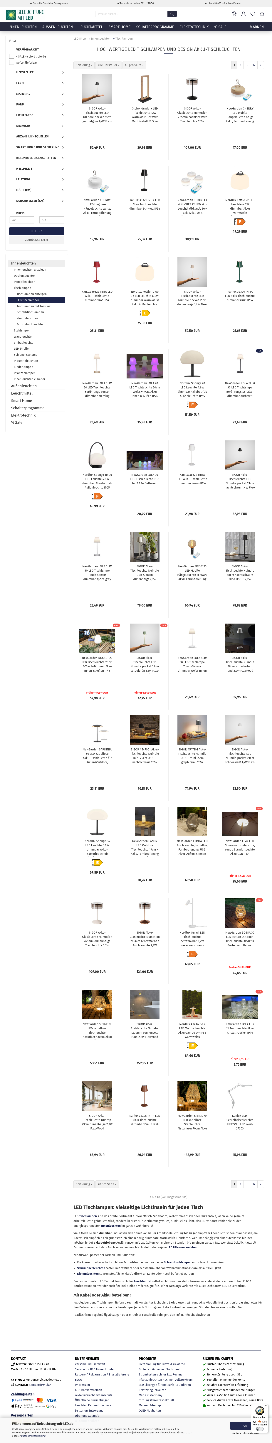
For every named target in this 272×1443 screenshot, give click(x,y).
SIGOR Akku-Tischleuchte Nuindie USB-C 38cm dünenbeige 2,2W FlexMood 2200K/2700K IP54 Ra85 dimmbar (144, 573)
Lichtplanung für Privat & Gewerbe (162, 1364)
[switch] (259, 1429)
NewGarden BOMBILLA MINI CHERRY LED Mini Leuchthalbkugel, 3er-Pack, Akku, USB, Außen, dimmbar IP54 (192, 207)
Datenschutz (104, 1395)
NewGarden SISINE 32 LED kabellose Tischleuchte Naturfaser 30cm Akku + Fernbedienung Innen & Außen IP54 (97, 1031)
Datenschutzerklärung (33, 1435)
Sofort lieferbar (26, 62)
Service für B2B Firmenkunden (95, 1369)
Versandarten (22, 1415)
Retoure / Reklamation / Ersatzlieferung (102, 1374)
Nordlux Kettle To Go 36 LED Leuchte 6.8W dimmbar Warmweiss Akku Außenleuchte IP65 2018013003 (145, 298)
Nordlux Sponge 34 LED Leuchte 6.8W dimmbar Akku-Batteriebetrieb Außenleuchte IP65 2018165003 (97, 848)
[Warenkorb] (262, 13)
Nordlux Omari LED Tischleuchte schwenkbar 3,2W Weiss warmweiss (192, 939)
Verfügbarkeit (27, 49)
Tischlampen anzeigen (32, 294)
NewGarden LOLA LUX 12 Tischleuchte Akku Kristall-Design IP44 (240, 1028)
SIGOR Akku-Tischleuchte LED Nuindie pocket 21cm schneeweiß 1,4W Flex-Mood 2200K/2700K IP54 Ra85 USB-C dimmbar (240, 756)
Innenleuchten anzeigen (30, 269)
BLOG (78, 1379)
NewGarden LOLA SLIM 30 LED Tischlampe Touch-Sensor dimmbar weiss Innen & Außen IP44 (192, 664)
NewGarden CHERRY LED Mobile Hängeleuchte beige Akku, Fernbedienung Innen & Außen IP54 (240, 115)
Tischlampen (88, 1216)
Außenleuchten (57, 27)
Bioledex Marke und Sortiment (159, 1369)
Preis (20, 213)
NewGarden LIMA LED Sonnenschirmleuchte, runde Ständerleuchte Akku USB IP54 (240, 847)
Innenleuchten (23, 27)
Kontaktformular (40, 1385)
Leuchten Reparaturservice (93, 1405)
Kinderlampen (23, 367)
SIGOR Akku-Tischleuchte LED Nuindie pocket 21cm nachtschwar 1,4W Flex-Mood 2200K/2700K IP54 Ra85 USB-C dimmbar (240, 481)
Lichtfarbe (24, 115)
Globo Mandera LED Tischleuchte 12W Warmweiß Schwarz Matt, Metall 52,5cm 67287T (145, 115)
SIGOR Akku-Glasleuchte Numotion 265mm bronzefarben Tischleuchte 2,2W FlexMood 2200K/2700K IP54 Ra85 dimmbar (144, 939)
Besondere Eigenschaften (36, 158)
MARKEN (257, 27)
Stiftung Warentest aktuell (156, 1400)
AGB (77, 1390)
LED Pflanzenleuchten (182, 1247)
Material (23, 93)
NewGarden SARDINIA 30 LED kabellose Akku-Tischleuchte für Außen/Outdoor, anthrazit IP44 (97, 756)
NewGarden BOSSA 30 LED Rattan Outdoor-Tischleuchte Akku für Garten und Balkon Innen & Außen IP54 (239, 939)
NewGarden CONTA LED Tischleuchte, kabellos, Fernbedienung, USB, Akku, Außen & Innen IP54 (192, 848)
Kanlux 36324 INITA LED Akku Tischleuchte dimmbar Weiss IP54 (192, 479)
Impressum (82, 1385)
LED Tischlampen (28, 300)
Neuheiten (154, 1410)
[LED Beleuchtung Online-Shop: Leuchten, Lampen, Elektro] (25, 14)
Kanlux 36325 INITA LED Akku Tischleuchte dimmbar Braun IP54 (144, 1120)
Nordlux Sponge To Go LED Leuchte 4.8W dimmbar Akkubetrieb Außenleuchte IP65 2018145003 (97, 481)
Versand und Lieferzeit (90, 1364)
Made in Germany (150, 1395)
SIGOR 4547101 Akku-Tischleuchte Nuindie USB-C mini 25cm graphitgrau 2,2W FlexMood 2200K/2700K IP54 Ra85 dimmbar (192, 756)
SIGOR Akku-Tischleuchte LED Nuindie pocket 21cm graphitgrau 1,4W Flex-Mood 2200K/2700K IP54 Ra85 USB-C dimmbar (97, 115)
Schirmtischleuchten (91, 1268)
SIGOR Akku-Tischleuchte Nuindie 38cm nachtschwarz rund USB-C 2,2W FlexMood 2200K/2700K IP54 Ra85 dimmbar (240, 573)
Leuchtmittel (90, 27)
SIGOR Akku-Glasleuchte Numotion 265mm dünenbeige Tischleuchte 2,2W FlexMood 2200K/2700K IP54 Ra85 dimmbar (97, 939)
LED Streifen (22, 348)
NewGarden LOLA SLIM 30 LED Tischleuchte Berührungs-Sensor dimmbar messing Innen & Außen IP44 (97, 390)
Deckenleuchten (25, 275)
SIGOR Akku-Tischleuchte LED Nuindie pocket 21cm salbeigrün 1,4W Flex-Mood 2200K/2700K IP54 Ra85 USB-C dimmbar (145, 664)
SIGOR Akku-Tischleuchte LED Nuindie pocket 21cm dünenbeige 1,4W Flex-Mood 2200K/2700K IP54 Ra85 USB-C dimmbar (192, 298)
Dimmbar (23, 126)
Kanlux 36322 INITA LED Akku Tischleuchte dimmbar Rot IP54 (97, 296)
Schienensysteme (25, 354)
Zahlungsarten (23, 1394)
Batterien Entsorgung (89, 1410)
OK (245, 1425)
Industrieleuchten (26, 361)
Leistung (23, 179)
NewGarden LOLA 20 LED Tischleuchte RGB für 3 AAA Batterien (144, 479)
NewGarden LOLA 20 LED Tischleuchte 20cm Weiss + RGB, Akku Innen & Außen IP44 (144, 389)
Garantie (93, 1415)
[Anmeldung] (243, 13)
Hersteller (25, 72)
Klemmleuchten (88, 1273)
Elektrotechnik (194, 27)
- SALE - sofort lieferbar (32, 56)
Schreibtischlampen (177, 1262)
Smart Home (119, 27)
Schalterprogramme (155, 27)
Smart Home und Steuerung (37, 147)
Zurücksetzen (36, 240)
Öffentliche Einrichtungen (92, 1400)
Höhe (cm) (23, 190)
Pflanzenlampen (25, 373)
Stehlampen (22, 330)
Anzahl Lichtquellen (32, 136)
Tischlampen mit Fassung (33, 306)
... (247, 65)
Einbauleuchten (24, 342)
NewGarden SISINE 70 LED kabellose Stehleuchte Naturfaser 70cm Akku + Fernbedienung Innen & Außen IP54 (192, 1122)
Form (20, 104)
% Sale (220, 27)
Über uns (81, 1415)
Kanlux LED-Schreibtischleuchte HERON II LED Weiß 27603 (239, 1122)
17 (254, 65)
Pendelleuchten (24, 282)
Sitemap (155, 1405)
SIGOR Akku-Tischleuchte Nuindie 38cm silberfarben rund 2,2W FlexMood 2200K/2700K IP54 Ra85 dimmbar (240, 664)
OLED (142, 1410)
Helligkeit (24, 168)
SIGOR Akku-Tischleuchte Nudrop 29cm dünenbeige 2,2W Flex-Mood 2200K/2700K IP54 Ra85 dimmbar (97, 1122)
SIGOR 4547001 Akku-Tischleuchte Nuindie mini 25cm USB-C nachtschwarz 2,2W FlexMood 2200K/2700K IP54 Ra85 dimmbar (144, 756)
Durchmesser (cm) (30, 201)
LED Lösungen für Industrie (156, 1385)
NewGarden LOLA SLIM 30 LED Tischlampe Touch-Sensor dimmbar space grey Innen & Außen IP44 (97, 573)
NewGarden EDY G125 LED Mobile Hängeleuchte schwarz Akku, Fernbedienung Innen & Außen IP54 (192, 573)
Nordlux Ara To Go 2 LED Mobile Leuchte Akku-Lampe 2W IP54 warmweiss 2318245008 (192, 1031)
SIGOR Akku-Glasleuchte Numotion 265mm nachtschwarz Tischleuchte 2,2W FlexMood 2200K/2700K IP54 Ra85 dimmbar (192, 115)
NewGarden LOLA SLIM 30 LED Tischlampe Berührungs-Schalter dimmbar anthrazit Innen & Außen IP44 (240, 390)
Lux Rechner (175, 1374)
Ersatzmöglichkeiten (152, 1390)
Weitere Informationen (245, 1433)
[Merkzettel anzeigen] (252, 13)
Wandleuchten (23, 336)
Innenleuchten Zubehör (29, 379)
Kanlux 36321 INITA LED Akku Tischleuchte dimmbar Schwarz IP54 (144, 204)
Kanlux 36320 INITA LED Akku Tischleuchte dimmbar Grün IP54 (240, 296)
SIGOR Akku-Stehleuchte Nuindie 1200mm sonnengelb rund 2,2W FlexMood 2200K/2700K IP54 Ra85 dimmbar (145, 1031)
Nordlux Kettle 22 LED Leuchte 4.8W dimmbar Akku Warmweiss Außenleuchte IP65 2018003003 (239, 207)
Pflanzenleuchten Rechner (156, 1379)
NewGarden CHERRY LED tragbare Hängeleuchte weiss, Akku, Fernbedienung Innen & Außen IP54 (97, 207)
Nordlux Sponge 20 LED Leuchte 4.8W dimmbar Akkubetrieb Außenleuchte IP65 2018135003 (192, 390)
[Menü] (266, 1406)
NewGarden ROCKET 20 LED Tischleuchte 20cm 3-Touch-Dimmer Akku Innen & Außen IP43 (97, 664)
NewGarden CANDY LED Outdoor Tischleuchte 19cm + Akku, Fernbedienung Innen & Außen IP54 (145, 848)
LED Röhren (183, 1385)
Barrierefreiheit (91, 1390)
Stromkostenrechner (152, 1374)
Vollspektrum (184, 1379)
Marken (144, 1405)
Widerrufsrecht (85, 1395)
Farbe (20, 83)
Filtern (37, 231)
